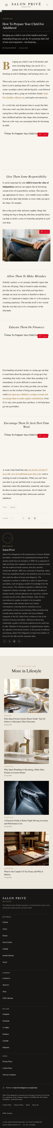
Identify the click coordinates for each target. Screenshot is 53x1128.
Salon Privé (9, 550)
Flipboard (6, 1047)
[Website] (19, 641)
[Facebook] (29, 518)
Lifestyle (8, 19)
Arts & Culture (7, 942)
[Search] (47, 5)
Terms (28, 1105)
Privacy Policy (7, 1061)
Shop (4, 992)
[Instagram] (4, 641)
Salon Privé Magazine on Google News (25, 1087)
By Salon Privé (9, 48)
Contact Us (6, 978)
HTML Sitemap (8, 998)
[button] (6, 5)
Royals (5, 936)
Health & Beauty (8, 956)
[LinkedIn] (35, 518)
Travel (5, 929)
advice (12, 507)
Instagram (6, 1014)
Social (5, 962)
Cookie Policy (7, 1068)
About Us (6, 985)
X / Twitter (6, 1028)
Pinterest (6, 1034)
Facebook (6, 1021)
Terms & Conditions (9, 1075)
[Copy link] (12, 518)
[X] (23, 518)
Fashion (5, 922)
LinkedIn (5, 1041)
